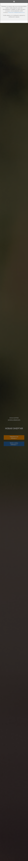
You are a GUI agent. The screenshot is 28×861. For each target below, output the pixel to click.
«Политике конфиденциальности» (16, 12)
